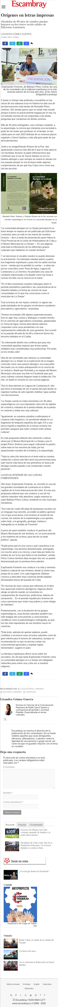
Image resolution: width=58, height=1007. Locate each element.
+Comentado (36, 825)
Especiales (47, 984)
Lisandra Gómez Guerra (16, 34)
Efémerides (29, 989)
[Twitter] (21, 995)
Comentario (9, 767)
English (37, 984)
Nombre (8, 793)
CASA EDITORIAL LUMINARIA (32, 689)
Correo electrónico (13, 802)
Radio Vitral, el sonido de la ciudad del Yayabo (36, 941)
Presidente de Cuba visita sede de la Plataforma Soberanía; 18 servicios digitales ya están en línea (36, 845)
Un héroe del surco (27, 950)
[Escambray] (29, 4)
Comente (38, 43)
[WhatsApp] (25, 995)
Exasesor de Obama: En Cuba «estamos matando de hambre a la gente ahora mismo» (35, 832)
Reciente (10, 825)
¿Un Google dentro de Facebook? (34, 871)
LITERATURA (30, 692)
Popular (22, 825)
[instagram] (36, 995)
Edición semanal (13, 984)
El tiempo (26, 984)
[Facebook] (16, 995)
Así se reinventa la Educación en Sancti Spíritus (36, 963)
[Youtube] (31, 995)
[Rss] (11, 995)
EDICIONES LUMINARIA (12, 692)
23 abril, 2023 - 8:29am (10, 37)
